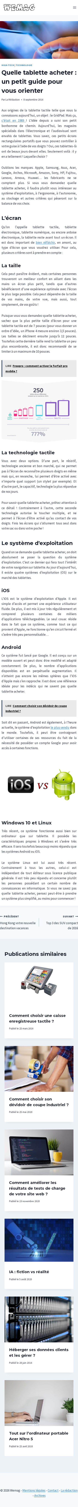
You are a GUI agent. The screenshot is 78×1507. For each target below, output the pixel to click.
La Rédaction (12, 99)
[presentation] (39, 985)
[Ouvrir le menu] (74, 7)
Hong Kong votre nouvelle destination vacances (18, 922)
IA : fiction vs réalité (29, 1272)
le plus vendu (60, 727)
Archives (40, 1495)
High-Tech (8, 65)
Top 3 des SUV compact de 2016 (62, 922)
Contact (53, 1490)
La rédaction (69, 1490)
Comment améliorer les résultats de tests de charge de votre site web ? (37, 1188)
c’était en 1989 (14, 120)
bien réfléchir (45, 242)
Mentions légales (33, 1490)
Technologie (24, 65)
